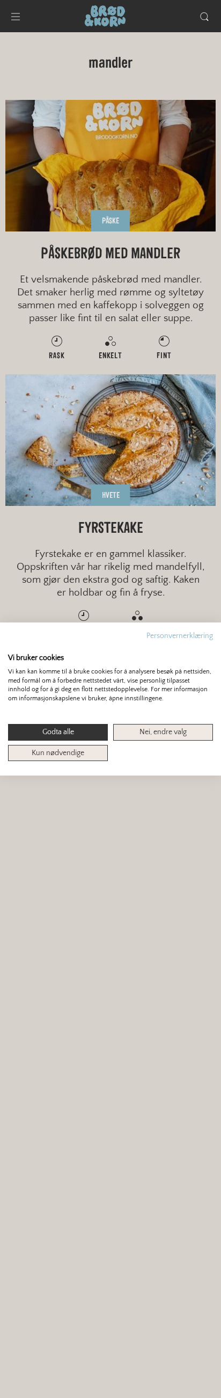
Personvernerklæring (179, 636)
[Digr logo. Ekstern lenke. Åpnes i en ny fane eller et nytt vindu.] (15, 646)
